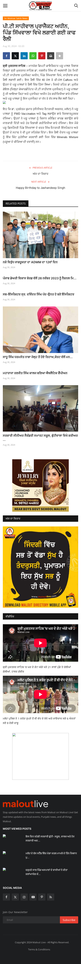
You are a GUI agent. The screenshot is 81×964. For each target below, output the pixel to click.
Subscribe (69, 920)
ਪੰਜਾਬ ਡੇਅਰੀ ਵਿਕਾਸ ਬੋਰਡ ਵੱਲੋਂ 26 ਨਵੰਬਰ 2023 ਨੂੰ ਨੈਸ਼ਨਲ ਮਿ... (39, 278)
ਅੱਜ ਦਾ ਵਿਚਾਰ (40, 173)
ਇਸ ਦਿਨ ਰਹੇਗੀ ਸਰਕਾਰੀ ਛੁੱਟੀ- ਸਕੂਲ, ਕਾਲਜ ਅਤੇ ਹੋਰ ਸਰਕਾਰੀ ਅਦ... (50, 838)
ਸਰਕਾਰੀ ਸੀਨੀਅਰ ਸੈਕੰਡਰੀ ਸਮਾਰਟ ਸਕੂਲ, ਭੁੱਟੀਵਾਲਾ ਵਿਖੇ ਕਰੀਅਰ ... (40, 437)
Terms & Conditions (39, 949)
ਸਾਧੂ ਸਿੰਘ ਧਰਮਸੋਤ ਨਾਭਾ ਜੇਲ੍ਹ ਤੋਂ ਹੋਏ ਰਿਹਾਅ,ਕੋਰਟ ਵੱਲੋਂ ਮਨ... (38, 357)
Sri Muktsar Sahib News (16, 18)
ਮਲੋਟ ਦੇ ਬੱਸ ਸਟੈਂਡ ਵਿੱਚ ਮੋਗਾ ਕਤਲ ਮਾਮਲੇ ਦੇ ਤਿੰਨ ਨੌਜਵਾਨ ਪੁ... (51, 855)
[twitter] (15, 897)
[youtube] (33, 897)
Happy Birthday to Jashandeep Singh (40, 188)
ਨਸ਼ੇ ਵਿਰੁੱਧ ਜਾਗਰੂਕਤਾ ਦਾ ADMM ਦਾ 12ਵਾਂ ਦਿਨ (30, 262)
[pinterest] (41, 897)
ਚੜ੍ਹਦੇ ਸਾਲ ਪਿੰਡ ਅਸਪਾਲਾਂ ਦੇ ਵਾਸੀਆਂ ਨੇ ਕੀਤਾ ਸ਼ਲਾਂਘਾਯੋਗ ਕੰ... (47, 872)
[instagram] (24, 897)
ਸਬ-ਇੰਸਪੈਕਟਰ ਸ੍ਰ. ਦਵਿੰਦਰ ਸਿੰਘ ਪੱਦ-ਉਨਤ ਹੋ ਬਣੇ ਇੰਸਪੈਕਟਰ (38, 294)
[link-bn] (40, 485)
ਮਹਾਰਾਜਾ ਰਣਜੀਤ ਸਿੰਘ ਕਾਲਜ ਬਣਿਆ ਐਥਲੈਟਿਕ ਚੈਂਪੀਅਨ (35, 373)
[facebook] (6, 897)
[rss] (50, 897)
